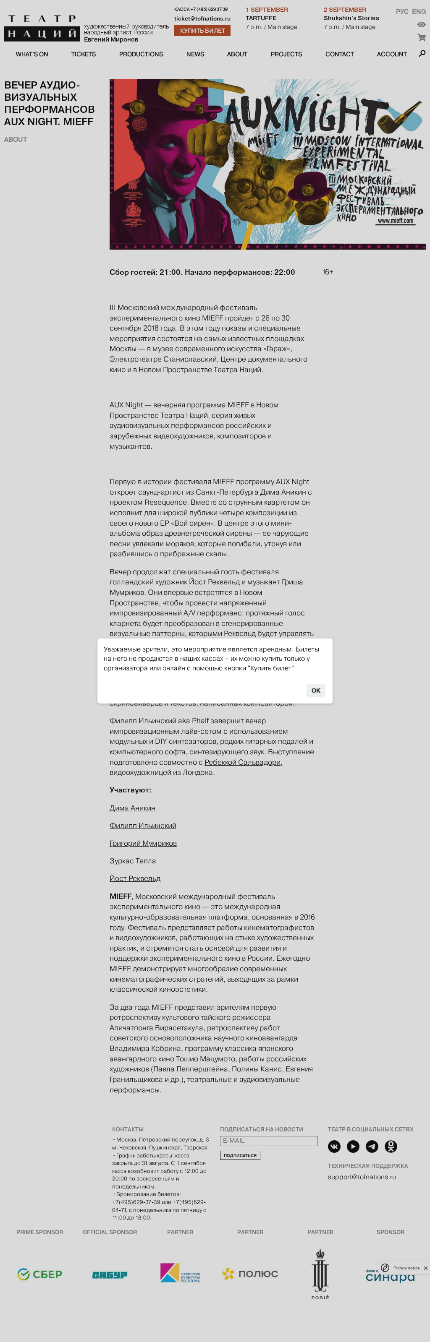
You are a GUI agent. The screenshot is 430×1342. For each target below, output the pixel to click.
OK (316, 690)
